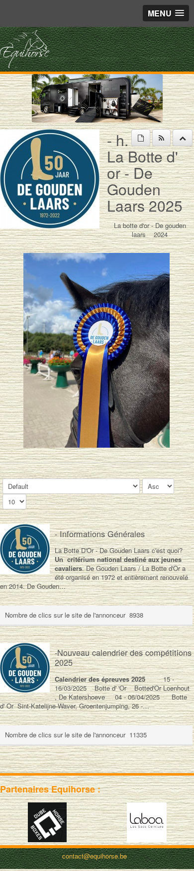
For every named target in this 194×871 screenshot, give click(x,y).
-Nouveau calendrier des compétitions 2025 (123, 657)
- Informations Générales (100, 534)
